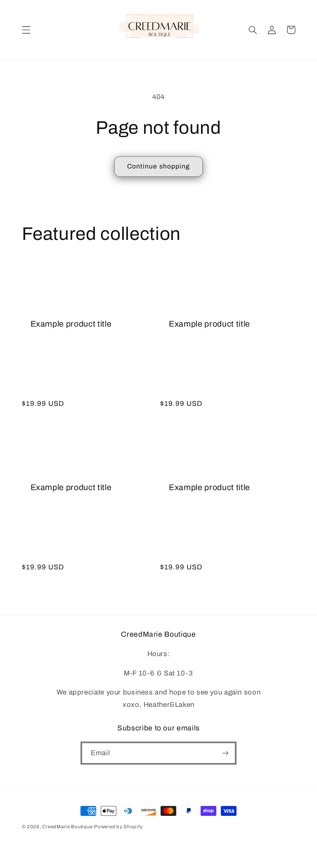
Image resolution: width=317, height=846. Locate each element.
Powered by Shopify (118, 826)
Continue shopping (158, 166)
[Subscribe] (225, 753)
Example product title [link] (71, 324)
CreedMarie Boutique (67, 826)
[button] (26, 29)
